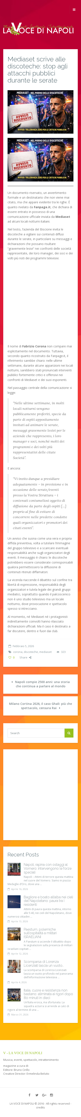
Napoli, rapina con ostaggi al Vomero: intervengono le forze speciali (47, 868)
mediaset (45, 652)
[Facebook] (29, 1095)
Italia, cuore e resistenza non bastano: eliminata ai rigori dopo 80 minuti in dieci (48, 994)
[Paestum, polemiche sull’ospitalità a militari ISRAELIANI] (14, 934)
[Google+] (44, 1095)
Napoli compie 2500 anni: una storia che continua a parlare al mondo (42, 684)
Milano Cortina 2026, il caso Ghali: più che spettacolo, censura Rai (40, 706)
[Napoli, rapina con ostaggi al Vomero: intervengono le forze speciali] (14, 869)
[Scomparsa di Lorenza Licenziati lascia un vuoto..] (14, 966)
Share (23, 657)
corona (17, 652)
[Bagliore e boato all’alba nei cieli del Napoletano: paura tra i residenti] (14, 901)
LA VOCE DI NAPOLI (22, 1103)
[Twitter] (37, 1095)
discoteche (31, 652)
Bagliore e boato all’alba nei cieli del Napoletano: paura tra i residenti (48, 901)
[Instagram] (51, 1095)
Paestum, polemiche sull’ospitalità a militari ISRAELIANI (40, 933)
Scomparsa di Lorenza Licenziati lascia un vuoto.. (44, 964)
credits (40, 1107)
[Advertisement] (40, 304)
